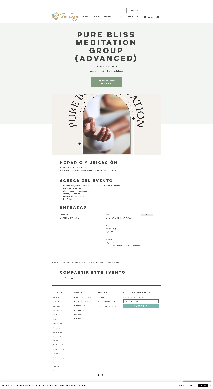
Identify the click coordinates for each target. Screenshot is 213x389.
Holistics (56, 340)
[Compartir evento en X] (66, 278)
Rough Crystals (58, 328)
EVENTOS (77, 319)
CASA (55, 319)
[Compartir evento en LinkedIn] (72, 278)
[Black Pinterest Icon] (102, 375)
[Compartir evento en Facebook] (61, 278)
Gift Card (56, 366)
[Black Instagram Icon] (98, 375)
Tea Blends (56, 353)
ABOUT (55, 315)
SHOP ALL (56, 297)
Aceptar (203, 385)
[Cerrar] (210, 385)
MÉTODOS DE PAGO (81, 306)
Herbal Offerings (58, 349)
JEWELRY (56, 302)
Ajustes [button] (181, 385)
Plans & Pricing (57, 310)
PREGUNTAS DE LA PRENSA (107, 306)
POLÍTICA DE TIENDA (81, 301)
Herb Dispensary (58, 358)
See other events (106, 83)
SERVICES (56, 306)
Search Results (57, 332)
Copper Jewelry (58, 336)
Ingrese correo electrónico (133, 297)
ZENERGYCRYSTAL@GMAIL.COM (109, 302)
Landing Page (57, 323)
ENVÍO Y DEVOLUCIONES (82, 297)
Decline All (191, 385)
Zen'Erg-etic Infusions (60, 345)
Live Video (56, 371)
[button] (157, 16)
